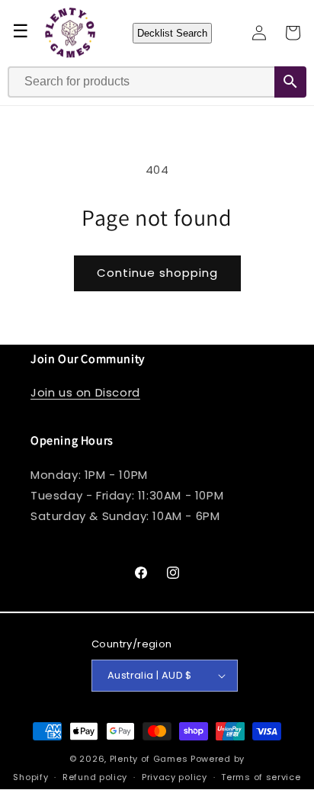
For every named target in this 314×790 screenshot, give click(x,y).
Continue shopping (157, 273)
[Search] (290, 82)
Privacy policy (174, 777)
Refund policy (94, 777)
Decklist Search (172, 33)
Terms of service (260, 777)
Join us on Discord (85, 392)
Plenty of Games (149, 759)
